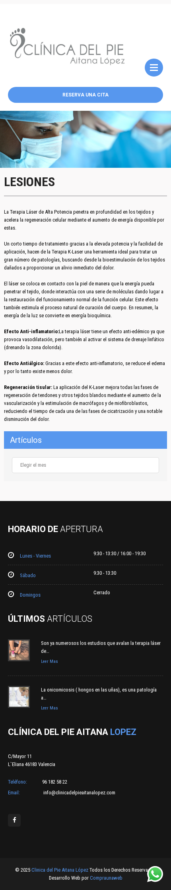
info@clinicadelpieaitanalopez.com (78, 793)
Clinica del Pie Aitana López (60, 870)
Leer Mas (49, 661)
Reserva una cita (85, 95)
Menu (154, 68)
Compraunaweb (106, 878)
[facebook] (14, 820)
